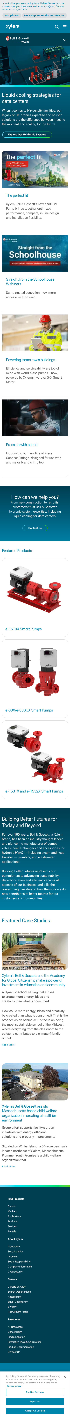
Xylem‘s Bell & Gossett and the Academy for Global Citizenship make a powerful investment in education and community (33, 980)
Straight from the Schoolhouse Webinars (30, 281)
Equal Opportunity (18, 1301)
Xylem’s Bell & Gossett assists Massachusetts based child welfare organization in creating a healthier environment (29, 1113)
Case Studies (15, 1331)
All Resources (15, 1326)
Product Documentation (21, 1346)
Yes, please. (11, 15)
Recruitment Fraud (18, 1311)
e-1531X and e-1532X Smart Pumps (34, 791)
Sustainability (15, 1251)
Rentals (12, 1231)
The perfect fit (17, 195)
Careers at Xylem (17, 1286)
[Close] (64, 1376)
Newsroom (14, 1246)
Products (12, 1221)
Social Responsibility (19, 1261)
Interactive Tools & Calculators (24, 1341)
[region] (35, 1394)
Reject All (35, 1402)
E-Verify (12, 1306)
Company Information (20, 1266)
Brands (12, 1206)
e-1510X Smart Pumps (23, 629)
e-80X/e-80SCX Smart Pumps (29, 710)
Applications (14, 1216)
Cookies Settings (35, 1392)
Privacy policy (14, 1385)
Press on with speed (21, 444)
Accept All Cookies (35, 1411)
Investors (13, 1256)
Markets (12, 1211)
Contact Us (14, 1351)
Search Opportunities (19, 1291)
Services (12, 1226)
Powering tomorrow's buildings (30, 360)
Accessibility (14, 1296)
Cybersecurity (15, 1271)
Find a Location (16, 1336)
